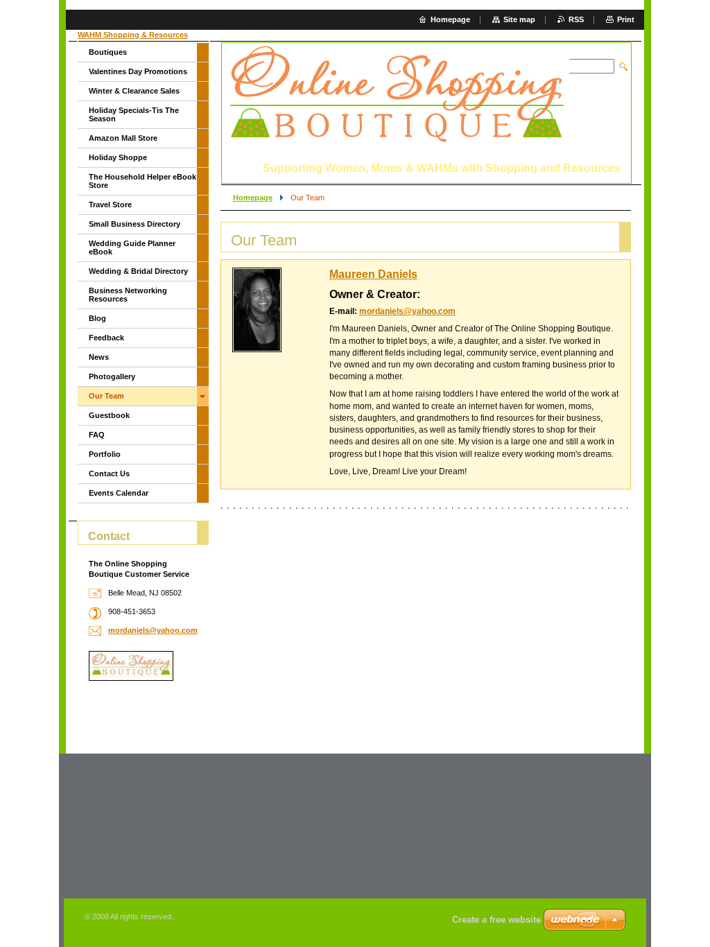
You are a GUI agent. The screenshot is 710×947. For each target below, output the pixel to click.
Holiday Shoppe (118, 157)
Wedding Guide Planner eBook (132, 247)
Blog (97, 318)
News (99, 357)
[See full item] (257, 310)
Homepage (252, 197)
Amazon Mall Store (123, 138)
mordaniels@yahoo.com (407, 311)
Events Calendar (118, 493)
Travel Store (110, 204)
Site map (519, 19)
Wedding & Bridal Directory (138, 271)
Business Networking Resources (128, 294)
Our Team (106, 396)
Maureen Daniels (373, 274)
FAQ (97, 435)
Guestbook (109, 415)
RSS (576, 19)
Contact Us (109, 473)
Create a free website (496, 919)
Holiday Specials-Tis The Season (134, 114)
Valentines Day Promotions (138, 71)
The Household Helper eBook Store (142, 181)
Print (625, 19)
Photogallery (112, 376)
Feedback (106, 337)
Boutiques (108, 52)
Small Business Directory (134, 224)
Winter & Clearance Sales (134, 91)
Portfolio (105, 454)
